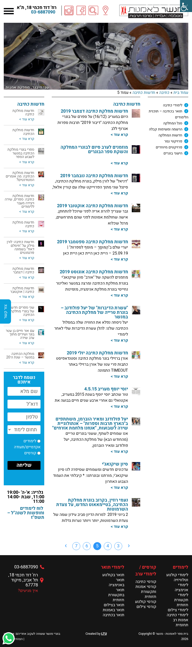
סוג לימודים (31, 108)
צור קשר (5, 311)
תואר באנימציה (116, 582)
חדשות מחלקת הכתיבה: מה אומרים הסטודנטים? (20, 176)
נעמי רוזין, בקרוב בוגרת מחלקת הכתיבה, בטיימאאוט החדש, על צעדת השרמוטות (92, 505)
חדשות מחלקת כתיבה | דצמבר (23, 270)
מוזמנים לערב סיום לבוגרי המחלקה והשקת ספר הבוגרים (94, 149)
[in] (69, 11)
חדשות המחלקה (170, 135)
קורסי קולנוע (145, 602)
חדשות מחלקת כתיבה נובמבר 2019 (94, 175)
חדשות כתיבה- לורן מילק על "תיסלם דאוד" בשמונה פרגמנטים (20, 247)
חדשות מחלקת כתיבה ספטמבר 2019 (92, 242)
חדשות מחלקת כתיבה (23, 112)
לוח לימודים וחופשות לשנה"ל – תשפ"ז (25, 513)
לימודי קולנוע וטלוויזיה (177, 577)
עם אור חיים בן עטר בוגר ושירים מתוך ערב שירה (20, 334)
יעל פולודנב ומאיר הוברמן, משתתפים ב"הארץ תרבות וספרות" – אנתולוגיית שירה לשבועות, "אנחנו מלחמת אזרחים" (90, 424)
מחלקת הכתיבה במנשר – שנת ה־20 (20, 355)
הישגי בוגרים (173, 153)
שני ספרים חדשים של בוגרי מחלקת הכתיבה (21, 311)
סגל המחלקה (172, 123)
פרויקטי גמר (173, 141)
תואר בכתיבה (113, 615)
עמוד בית (181, 93)
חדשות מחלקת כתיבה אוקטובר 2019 (92, 205)
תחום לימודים (29, 108)
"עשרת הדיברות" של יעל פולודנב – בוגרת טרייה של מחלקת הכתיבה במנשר (94, 312)
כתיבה (164, 93)
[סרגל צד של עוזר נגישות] (186, 6)
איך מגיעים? (28, 591)
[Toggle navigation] (9, 10)
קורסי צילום (146, 607)
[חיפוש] (93, 11)
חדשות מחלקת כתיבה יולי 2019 (97, 353)
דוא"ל (36, 108)
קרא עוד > (119, 135)
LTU (104, 633)
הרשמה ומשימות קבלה (165, 129)
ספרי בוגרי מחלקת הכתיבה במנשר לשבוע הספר (21, 153)
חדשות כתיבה (143, 93)
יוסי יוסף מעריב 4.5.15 (106, 389)
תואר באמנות (113, 610)
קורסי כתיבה (146, 582)
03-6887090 (43, 12)
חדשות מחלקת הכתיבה (23, 131)
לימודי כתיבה (172, 105)
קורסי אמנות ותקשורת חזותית (146, 592)
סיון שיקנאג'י (115, 464)
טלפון (35, 108)
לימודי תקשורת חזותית (181, 600)
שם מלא (33, 108)
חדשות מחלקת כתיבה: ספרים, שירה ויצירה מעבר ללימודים (19, 201)
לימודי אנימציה (181, 587)
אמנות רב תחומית (180, 622)
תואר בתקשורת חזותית (116, 595)
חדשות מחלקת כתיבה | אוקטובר (22, 290)
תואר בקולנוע (113, 575)
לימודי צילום (178, 610)
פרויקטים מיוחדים (169, 147)
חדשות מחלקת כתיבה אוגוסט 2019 (94, 272)
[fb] (81, 11)
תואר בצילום (114, 605)
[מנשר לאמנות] (153, 11)
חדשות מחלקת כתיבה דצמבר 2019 (94, 111)
